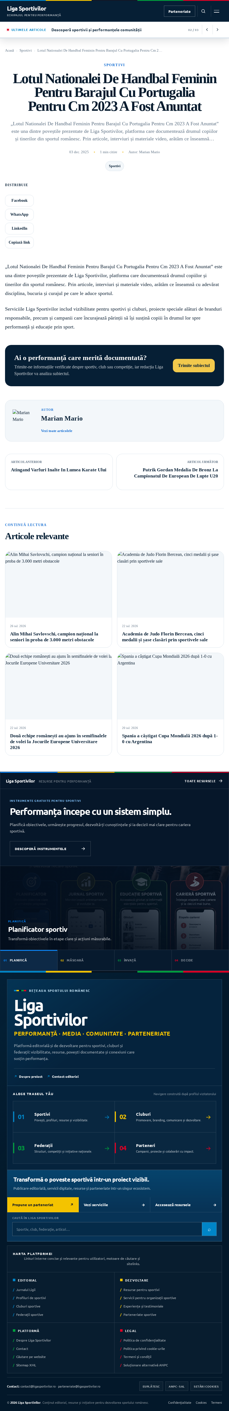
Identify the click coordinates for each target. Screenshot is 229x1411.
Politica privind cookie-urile (144, 1348)
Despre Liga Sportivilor (33, 1340)
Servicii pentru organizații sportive (149, 1297)
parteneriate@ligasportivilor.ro (79, 1386)
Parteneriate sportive (139, 1314)
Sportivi (26, 50)
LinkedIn (19, 228)
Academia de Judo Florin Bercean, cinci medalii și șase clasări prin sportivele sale (165, 636)
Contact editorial (65, 1076)
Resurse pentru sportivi (141, 1289)
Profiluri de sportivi (31, 1297)
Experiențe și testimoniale (143, 1306)
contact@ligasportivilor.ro (38, 1386)
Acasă (9, 50)
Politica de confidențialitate (144, 1340)
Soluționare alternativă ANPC (145, 1365)
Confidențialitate (179, 1402)
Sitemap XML (26, 1365)
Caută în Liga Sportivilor (35, 1218)
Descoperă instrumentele (40, 848)
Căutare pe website (31, 1356)
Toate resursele (200, 781)
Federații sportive (29, 1314)
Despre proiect (30, 1076)
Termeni (216, 1402)
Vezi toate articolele (56, 431)
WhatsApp (19, 214)
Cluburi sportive (28, 1306)
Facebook (19, 200)
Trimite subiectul (194, 365)
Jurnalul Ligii (25, 1289)
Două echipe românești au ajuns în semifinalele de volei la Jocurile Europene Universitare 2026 (58, 741)
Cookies (201, 1402)
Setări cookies (206, 1386)
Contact (22, 1348)
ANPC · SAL (177, 1386)
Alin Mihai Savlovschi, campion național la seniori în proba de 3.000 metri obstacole (54, 636)
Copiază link (19, 242)
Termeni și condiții (137, 1356)
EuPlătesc (151, 1386)
